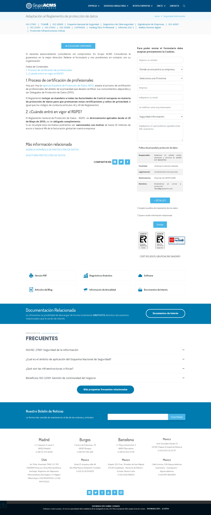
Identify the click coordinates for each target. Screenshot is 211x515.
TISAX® (44, 24)
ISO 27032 (50, 27)
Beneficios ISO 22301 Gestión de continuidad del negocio (61, 378)
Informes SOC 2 (126, 27)
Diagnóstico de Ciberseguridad (118, 24)
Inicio (157, 16)
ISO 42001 (173, 24)
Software (148, 275)
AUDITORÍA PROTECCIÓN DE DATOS (45, 155)
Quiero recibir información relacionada (155, 215)
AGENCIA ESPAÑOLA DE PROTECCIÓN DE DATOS (52, 149)
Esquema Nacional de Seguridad (83, 24)
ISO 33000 (65, 27)
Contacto (174, 5)
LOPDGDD (79, 27)
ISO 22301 (35, 27)
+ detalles (160, 200)
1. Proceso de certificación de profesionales (49, 70)
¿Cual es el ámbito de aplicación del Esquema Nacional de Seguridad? (68, 359)
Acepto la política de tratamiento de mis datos (158, 208)
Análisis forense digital (149, 27)
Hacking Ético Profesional (101, 27)
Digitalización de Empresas (151, 24)
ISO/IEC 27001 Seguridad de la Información (52, 350)
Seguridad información (174, 16)
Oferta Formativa (141, 5)
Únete (160, 5)
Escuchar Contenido (79, 45)
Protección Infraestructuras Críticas (47, 30)
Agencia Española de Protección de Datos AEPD (68, 85)
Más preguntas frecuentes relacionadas (105, 389)
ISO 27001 (31, 24)
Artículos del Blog (43, 289)
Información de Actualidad (102, 289)
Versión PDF (41, 275)
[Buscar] (184, 6)
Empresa (92, 5)
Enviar (160, 224)
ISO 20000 (58, 24)
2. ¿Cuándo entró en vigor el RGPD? (45, 73)
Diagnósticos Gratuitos (100, 275)
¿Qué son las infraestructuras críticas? (49, 368)
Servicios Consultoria (115, 5)
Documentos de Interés (156, 289)
